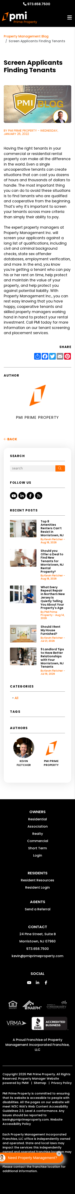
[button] (13, 495)
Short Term (37, 848)
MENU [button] (69, 17)
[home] (19, 17)
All (16, 698)
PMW (25, 1083)
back (12, 439)
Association (38, 826)
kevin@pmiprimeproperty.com (37, 956)
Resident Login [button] (37, 887)
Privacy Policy (61, 1083)
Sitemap (40, 1083)
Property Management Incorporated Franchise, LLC (37, 1044)
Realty (37, 833)
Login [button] (37, 855)
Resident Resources (37, 880)
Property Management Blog (26, 36)
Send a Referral (37, 909)
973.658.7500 (38, 4)
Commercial (37, 841)
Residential (37, 819)
